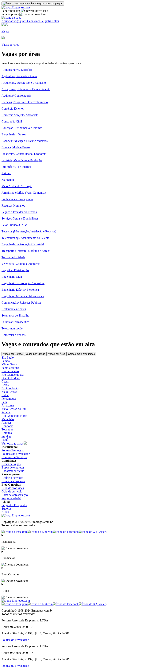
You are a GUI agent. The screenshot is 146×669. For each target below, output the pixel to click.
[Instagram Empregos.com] (15, 531)
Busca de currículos (13, 481)
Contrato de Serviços (14, 457)
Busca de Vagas (11, 464)
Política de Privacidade (15, 639)
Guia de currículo (12, 491)
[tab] (13, 354)
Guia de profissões (13, 488)
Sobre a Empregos (13, 450)
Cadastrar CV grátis (39, 21)
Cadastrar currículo (13, 471)
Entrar (55, 21)
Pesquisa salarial (11, 498)
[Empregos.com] (16, 7)
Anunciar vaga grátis (14, 21)
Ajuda (5, 512)
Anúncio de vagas (12, 477)
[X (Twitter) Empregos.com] (92, 531)
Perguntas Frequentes (14, 505)
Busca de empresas (13, 467)
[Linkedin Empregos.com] (40, 531)
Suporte (6, 508)
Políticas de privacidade (16, 453)
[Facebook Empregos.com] (66, 531)
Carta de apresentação (15, 494)
